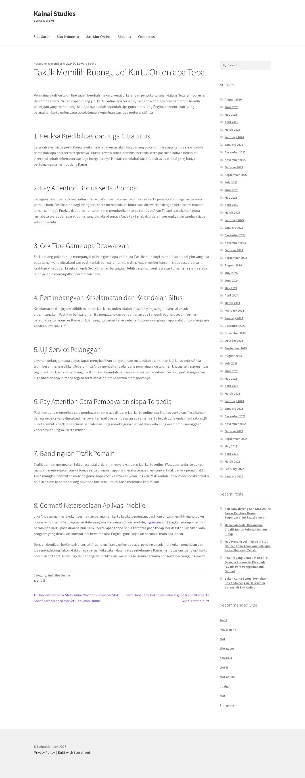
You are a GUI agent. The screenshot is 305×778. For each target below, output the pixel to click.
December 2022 (235, 416)
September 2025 (236, 175)
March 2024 (232, 303)
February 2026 (234, 137)
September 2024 (236, 258)
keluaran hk (228, 630)
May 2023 (231, 379)
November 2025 (235, 160)
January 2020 (234, 476)
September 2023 (236, 348)
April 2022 (231, 454)
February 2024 (234, 311)
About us (124, 36)
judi (42, 580)
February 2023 (234, 401)
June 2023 (231, 371)
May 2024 (231, 288)
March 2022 (232, 461)
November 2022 (235, 424)
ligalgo (225, 686)
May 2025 (231, 198)
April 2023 (231, 386)
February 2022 (234, 469)
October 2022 (234, 431)
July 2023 (231, 363)
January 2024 (234, 318)
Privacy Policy (44, 752)
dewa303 (226, 658)
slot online (227, 677)
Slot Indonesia (68, 36)
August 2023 (233, 356)
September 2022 (236, 439)
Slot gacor (227, 705)
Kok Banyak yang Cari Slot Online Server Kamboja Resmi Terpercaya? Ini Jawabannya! (248, 513)
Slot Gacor (42, 36)
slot (222, 639)
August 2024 (233, 265)
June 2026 (231, 107)
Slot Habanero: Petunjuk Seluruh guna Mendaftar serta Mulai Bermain (167, 598)
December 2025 (235, 152)
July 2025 (231, 182)
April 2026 (231, 122)
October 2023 (234, 341)
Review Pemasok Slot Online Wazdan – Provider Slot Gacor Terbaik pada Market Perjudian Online (76, 598)
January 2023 (234, 409)
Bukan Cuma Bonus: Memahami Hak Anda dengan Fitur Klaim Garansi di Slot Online (246, 582)
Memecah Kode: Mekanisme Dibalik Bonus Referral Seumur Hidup (246, 529)
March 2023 (232, 393)
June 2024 (231, 280)
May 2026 (231, 115)
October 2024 (234, 250)
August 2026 (233, 99)
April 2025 (231, 205)
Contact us (146, 36)
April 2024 (231, 295)
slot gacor (227, 648)
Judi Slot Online (98, 36)
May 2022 (231, 446)
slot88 (224, 667)
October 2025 (234, 167)
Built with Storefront (74, 752)
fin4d (223, 620)
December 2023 (235, 326)
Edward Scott (86, 64)
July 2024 (231, 273)
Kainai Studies (54, 13)
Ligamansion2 (157, 522)
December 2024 (235, 235)
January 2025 (234, 228)
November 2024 (235, 243)
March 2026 (232, 130)
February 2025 (234, 220)
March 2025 (232, 212)
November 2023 (235, 333)
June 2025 (231, 190)
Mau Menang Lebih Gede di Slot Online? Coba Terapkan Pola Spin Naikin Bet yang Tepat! (248, 545)
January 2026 (234, 145)
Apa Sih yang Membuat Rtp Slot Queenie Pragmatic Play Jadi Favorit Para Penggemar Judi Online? (247, 564)
